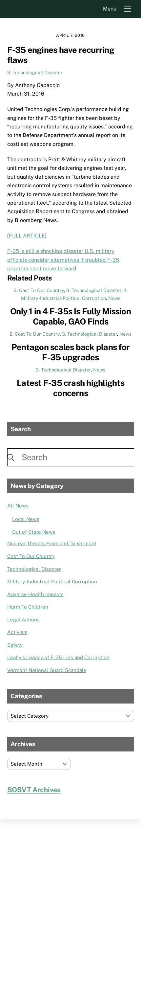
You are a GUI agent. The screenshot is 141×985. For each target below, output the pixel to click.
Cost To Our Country (31, 556)
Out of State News (33, 532)
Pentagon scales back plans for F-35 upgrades (70, 352)
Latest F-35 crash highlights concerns (70, 388)
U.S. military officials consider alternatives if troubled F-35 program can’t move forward (63, 260)
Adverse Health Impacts (35, 594)
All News (18, 505)
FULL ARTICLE (27, 236)
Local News (25, 519)
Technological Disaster (34, 569)
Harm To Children (27, 607)
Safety (15, 645)
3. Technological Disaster (35, 72)
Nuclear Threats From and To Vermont (51, 543)
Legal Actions (23, 619)
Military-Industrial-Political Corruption (52, 581)
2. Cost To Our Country (39, 290)
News (114, 298)
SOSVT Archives (34, 790)
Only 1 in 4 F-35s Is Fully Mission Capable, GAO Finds (70, 316)
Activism (17, 632)
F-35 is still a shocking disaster (45, 251)
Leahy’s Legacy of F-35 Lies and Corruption (58, 657)
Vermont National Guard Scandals (46, 670)
